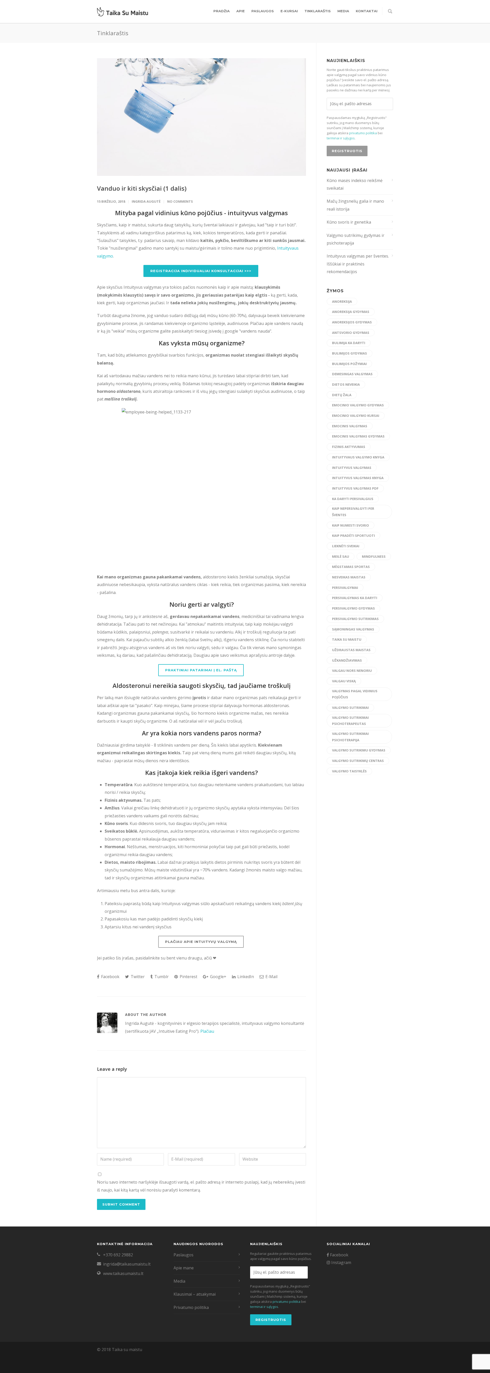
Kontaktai (366, 11)
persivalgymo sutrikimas (355, 618)
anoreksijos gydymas (352, 322)
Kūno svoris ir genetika (349, 222)
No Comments (180, 201)
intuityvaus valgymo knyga (358, 457)
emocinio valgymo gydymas (358, 405)
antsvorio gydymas (350, 332)
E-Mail (270, 976)
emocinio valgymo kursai (355, 415)
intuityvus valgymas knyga (358, 478)
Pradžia (221, 11)
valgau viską (344, 681)
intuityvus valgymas (351, 467)
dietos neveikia (346, 384)
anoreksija (342, 301)
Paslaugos (262, 11)
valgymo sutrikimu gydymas (358, 750)
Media (343, 11)
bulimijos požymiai (349, 363)
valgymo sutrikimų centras (358, 760)
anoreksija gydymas (350, 311)
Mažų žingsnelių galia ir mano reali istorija (355, 205)
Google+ (217, 976)
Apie (240, 11)
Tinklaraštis (317, 11)
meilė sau (340, 556)
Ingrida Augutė (146, 201)
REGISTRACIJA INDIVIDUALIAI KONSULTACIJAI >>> (200, 271)
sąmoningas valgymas (353, 629)
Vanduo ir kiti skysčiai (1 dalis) (142, 188)
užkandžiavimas (347, 660)
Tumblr (161, 976)
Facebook (109, 976)
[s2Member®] (25, 1369)
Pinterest (188, 976)
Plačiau (207, 1031)
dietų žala (341, 395)
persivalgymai (345, 587)
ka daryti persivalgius (352, 498)
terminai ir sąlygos (341, 138)
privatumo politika (363, 133)
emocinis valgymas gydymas (358, 436)
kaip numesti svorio (350, 525)
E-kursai (289, 11)
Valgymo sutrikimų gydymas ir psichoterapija (355, 239)
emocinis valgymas (349, 426)
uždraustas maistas (351, 650)
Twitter (137, 976)
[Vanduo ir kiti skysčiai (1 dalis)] (201, 117)
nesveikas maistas (348, 577)
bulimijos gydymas (349, 353)
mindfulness (374, 556)
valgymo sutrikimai (350, 707)
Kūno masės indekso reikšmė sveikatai (355, 184)
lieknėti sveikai (345, 546)
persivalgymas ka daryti (354, 598)
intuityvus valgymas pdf (355, 488)
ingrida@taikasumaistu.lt (127, 1264)
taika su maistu (346, 639)
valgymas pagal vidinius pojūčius (354, 694)
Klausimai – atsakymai (195, 1294)
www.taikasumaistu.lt (123, 1273)
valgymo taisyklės (349, 771)
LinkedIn (245, 976)
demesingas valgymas (352, 374)
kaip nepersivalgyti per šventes (353, 511)
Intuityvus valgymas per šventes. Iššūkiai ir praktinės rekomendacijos (358, 263)
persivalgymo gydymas (353, 608)
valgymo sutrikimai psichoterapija (350, 736)
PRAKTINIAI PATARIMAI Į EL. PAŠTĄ (201, 670)
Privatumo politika (191, 1307)
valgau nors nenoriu (352, 670)
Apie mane (184, 1268)
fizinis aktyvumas (348, 446)
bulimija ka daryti (348, 343)
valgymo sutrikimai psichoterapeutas (350, 720)
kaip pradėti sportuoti (353, 535)
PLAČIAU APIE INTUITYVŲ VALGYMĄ (201, 942)
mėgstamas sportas (351, 566)
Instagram (340, 1262)
